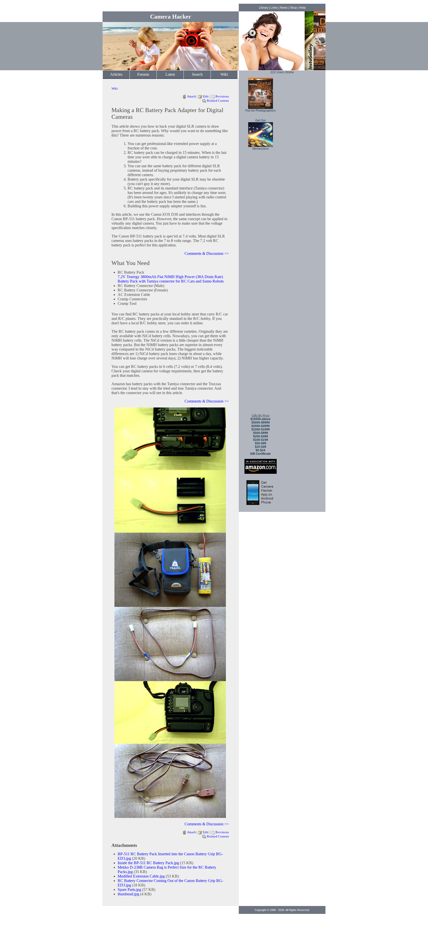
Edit (206, 96)
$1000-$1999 (260, 429)
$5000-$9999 (260, 422)
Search (197, 74)
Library (263, 7)
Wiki (224, 74)
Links (274, 7)
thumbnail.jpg (128, 894)
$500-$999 (260, 433)
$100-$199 (260, 440)
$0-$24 (260, 450)
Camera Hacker (170, 16)
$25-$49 (260, 447)
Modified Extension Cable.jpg (141, 876)
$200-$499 (260, 436)
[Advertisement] (260, 336)
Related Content (218, 100)
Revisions (222, 96)
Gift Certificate (260, 453)
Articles (116, 74)
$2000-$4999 (260, 426)
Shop (293, 7)
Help (302, 7)
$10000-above (260, 419)
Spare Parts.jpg (129, 889)
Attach (191, 96)
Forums (143, 74)
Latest (170, 74)
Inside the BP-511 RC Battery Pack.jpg (148, 863)
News (284, 7)
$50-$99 (260, 443)
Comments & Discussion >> (207, 253)
